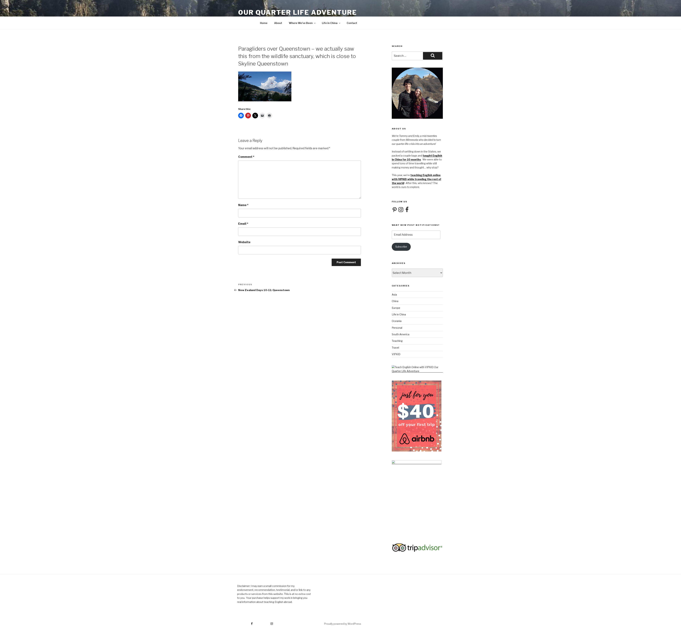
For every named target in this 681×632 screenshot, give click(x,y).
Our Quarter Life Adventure (297, 12)
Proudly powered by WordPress (342, 623)
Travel (395, 347)
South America (400, 334)
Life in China (329, 22)
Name (243, 205)
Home (263, 22)
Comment (246, 156)
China (395, 301)
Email (243, 223)
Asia (394, 294)
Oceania (397, 320)
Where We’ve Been (301, 22)
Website (244, 242)
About (278, 22)
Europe (396, 307)
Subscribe (401, 246)
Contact (352, 22)
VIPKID (396, 354)
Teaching (397, 340)
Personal (397, 327)
